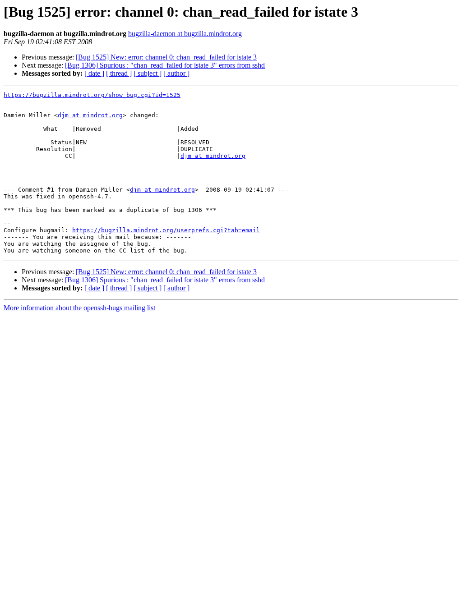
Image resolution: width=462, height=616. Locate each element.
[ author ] (176, 73)
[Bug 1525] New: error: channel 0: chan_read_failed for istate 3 (166, 57)
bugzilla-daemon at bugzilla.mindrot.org (185, 33)
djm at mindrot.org (90, 115)
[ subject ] (148, 73)
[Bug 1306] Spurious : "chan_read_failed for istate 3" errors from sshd (165, 65)
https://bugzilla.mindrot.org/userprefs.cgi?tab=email (166, 230)
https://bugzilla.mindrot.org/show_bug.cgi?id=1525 (92, 95)
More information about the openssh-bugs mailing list (79, 308)
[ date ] (94, 73)
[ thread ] (119, 73)
